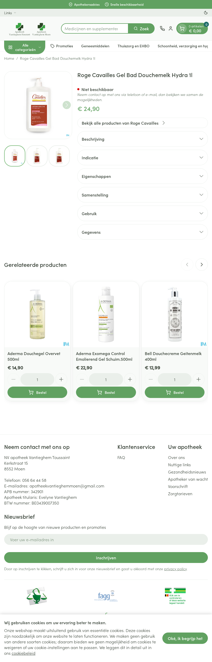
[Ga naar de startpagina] (30, 28)
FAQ (121, 457)
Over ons (176, 457)
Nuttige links (179, 464)
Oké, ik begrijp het (185, 638)
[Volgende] (67, 105)
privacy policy (175, 568)
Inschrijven (106, 557)
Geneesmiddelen (95, 45)
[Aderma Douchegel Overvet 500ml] (37, 314)
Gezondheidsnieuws (187, 472)
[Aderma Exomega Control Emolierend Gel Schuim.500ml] (106, 314)
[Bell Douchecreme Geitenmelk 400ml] (175, 314)
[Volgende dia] (201, 264)
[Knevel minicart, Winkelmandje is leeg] (182, 28)
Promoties (64, 45)
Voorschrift (178, 486)
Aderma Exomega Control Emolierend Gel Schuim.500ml (104, 356)
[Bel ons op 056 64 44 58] (162, 28)
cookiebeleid (23, 653)
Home (9, 58)
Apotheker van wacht (188, 479)
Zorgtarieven (180, 493)
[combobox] (94, 28)
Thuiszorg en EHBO (133, 45)
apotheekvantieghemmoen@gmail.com (66, 485)
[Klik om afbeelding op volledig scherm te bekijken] (38, 105)
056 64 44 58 (34, 480)
